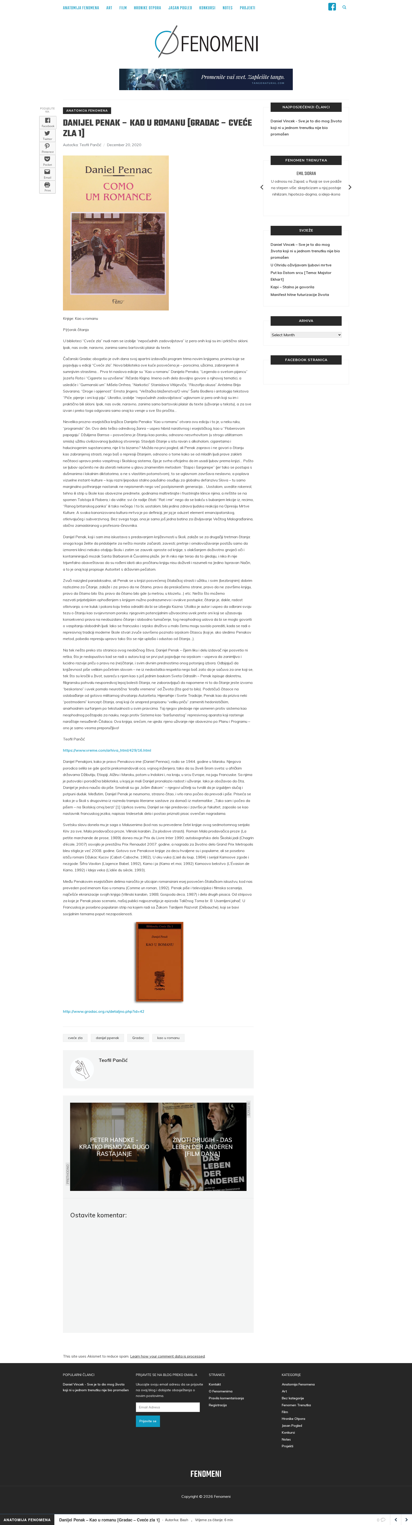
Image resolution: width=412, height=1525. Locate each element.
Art (109, 8)
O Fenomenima (220, 1391)
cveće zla (75, 1038)
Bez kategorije (293, 1398)
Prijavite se (147, 1421)
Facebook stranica (306, 360)
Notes (228, 8)
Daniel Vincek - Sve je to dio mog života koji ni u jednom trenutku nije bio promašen (306, 127)
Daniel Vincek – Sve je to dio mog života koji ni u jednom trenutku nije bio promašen (305, 251)
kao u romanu (168, 1038)
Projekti (247, 8)
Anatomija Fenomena (81, 8)
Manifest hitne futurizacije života (300, 294)
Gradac (138, 1038)
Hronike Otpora (147, 8)
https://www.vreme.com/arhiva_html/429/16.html (107, 750)
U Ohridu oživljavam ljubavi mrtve (301, 265)
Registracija (218, 1405)
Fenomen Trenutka (296, 1405)
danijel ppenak (107, 1038)
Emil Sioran (306, 173)
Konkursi (207, 8)
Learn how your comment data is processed (167, 1356)
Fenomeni (206, 1474)
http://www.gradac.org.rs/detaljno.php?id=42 (103, 1011)
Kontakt (215, 1384)
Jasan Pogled (180, 8)
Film (123, 8)
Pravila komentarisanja (226, 1398)
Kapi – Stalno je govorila (292, 286)
